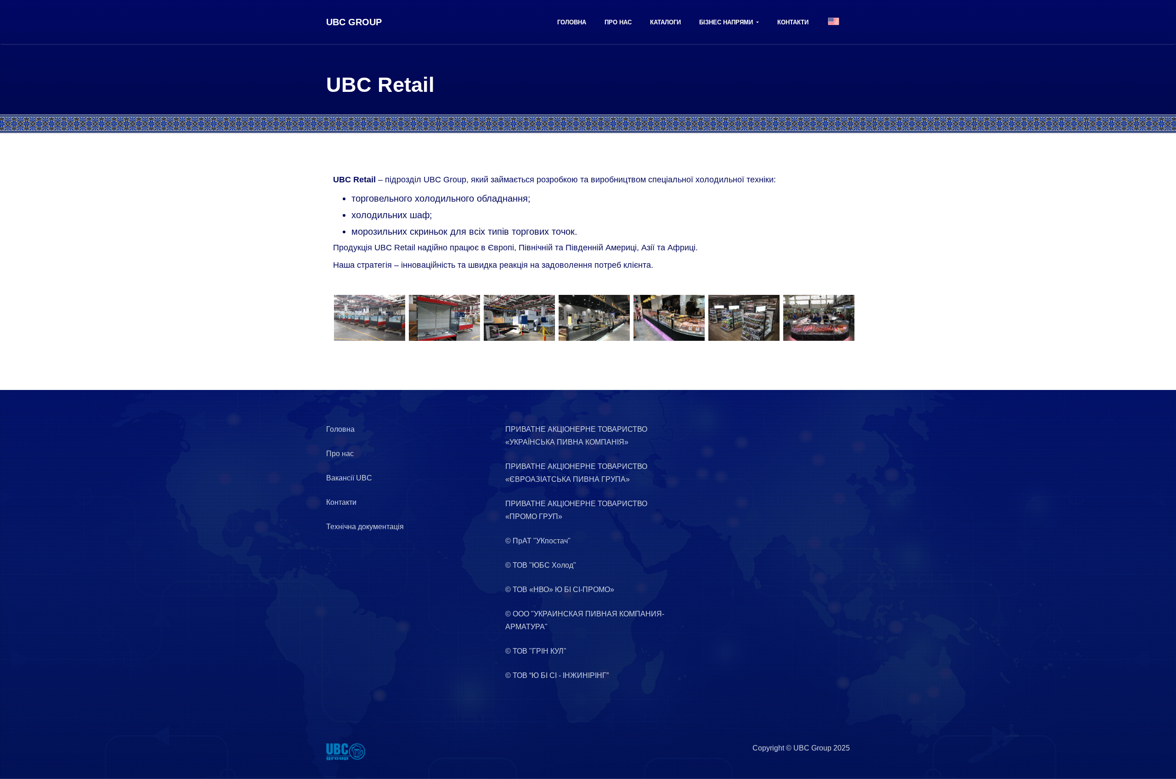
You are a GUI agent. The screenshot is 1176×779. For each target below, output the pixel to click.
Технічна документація (365, 527)
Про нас (618, 22)
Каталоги (665, 22)
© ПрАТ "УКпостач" (538, 541)
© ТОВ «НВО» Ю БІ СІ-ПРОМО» (559, 589)
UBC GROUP (354, 22)
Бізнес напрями (727, 22)
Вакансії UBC (349, 478)
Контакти (792, 22)
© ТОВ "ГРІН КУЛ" (535, 651)
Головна (571, 22)
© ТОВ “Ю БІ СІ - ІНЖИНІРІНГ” (557, 675)
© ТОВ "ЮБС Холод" (540, 565)
